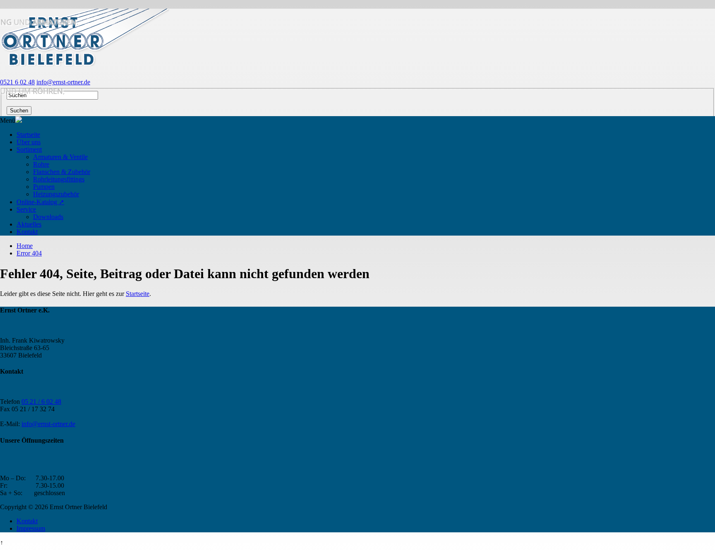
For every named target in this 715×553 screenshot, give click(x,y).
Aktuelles (29, 224)
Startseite (28, 134)
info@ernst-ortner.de (63, 82)
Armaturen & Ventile (60, 156)
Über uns (29, 141)
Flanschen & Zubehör (61, 171)
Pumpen (44, 186)
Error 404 (29, 253)
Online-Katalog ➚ (40, 201)
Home (25, 245)
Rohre (41, 164)
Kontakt (27, 231)
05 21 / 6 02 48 (41, 401)
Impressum (31, 528)
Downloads (48, 216)
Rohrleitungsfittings (58, 179)
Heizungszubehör (56, 194)
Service (26, 209)
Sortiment (29, 149)
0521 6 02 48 (17, 82)
